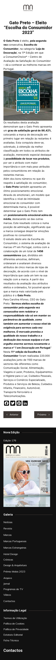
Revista (7, 528)
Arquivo (7, 578)
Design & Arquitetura (15, 565)
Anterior (14, 414)
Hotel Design (10, 554)
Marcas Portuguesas (14, 541)
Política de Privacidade (16, 629)
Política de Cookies (13, 623)
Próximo (41, 414)
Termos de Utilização (15, 618)
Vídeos (7, 594)
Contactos (9, 601)
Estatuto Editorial (13, 634)
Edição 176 (9, 440)
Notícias (7, 522)
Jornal (6, 583)
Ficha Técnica (11, 640)
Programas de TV (13, 589)
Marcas (7, 534)
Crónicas (8, 559)
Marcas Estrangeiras (14, 547)
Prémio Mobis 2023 (14, 571)
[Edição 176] (26, 475)
